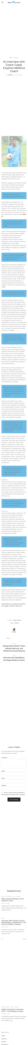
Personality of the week (13, 896)
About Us (4, 1038)
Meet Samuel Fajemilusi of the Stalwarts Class (12, 900)
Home (3, 1035)
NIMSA (16, 1006)
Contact (3, 1041)
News (11, 57)
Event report (5, 1006)
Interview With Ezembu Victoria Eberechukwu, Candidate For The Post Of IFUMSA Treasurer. (13, 922)
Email (3, 778)
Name (3, 771)
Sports (16, 57)
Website (3, 785)
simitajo (10, 75)
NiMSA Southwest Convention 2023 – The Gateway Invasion (12, 1010)
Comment (4, 757)
